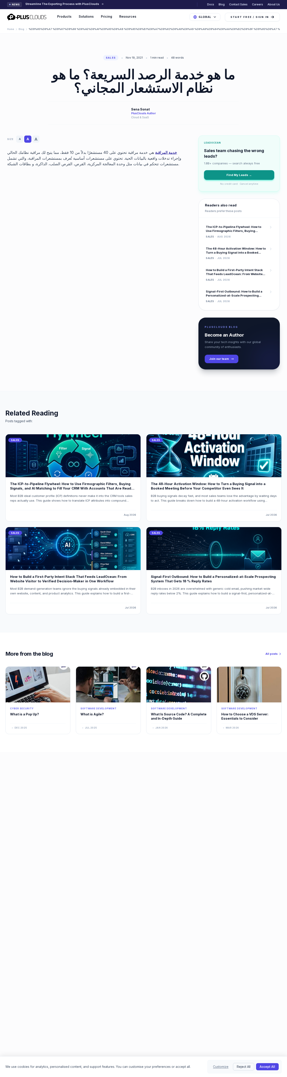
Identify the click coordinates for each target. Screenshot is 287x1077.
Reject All (243, 1067)
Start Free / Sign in (249, 17)
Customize (220, 1067)
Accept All (267, 1067)
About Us (273, 4)
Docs (210, 4)
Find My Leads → (239, 175)
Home (10, 29)
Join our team (219, 358)
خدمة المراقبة (166, 152)
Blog (222, 4)
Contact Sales (238, 4)
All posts (271, 653)
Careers (257, 4)
